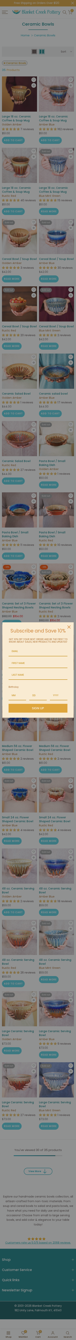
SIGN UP (38, 708)
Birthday (14, 687)
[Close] (69, 627)
